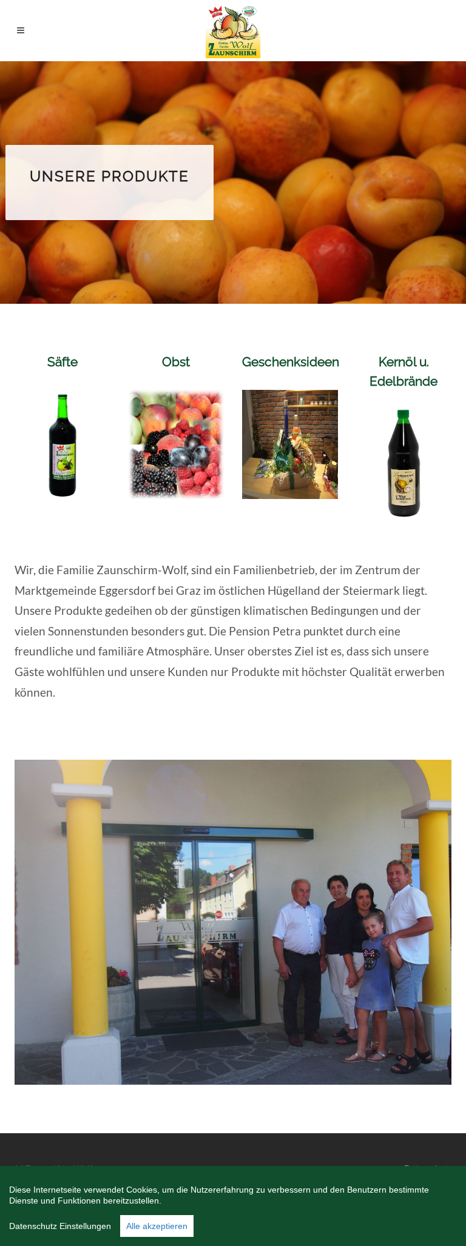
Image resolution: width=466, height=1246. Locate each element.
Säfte (62, 361)
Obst (176, 361)
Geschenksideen (290, 361)
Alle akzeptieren (156, 1226)
